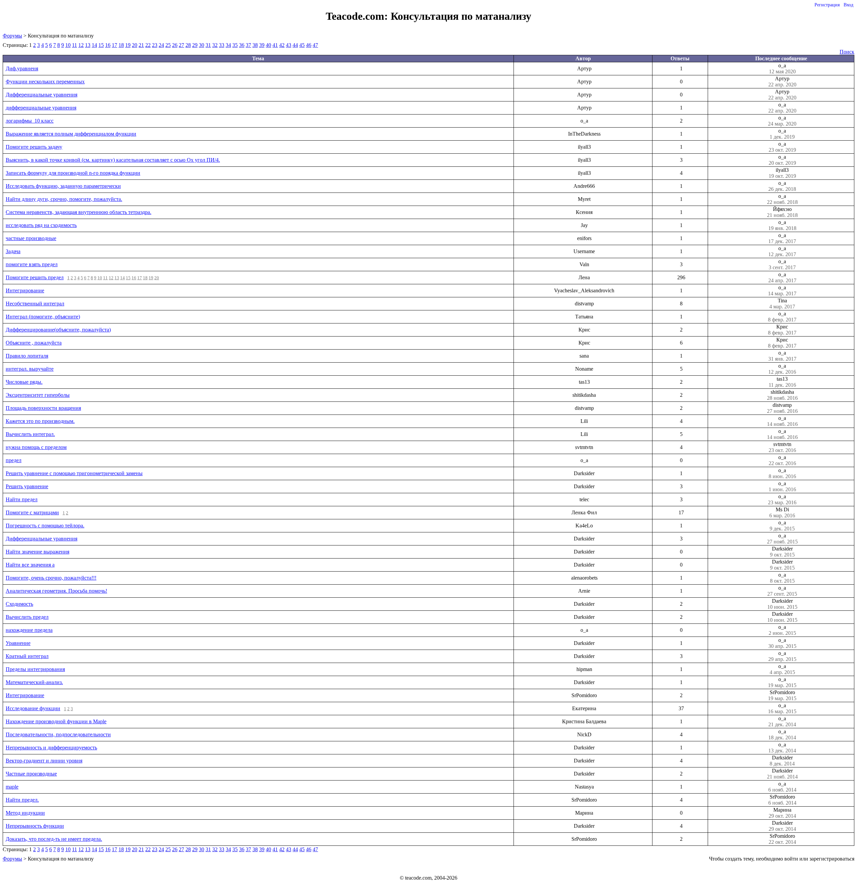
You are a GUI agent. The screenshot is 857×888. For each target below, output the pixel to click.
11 (74, 45)
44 (295, 45)
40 (268, 45)
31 (208, 45)
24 (161, 45)
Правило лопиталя (27, 356)
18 (121, 45)
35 (235, 45)
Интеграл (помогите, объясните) (43, 316)
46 (308, 45)
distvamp (782, 408)
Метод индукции (25, 813)
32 (215, 45)
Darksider (782, 552)
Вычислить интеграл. (30, 434)
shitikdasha (782, 395)
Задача (13, 251)
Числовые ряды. (24, 382)
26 (174, 45)
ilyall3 (782, 173)
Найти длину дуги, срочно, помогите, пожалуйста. (64, 199)
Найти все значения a (30, 565)
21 (141, 45)
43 (288, 45)
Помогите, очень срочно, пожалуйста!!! (51, 578)
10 (68, 45)
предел (13, 460)
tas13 (782, 382)
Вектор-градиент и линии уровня (44, 760)
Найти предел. (22, 800)
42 (282, 45)
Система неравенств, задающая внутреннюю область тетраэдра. (78, 212)
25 (168, 45)
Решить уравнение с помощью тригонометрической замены (74, 473)
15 (101, 45)
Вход (848, 4)
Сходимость (19, 604)
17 (114, 45)
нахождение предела (29, 630)
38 (255, 45)
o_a (782, 68)
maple (12, 787)
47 (315, 45)
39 (261, 45)
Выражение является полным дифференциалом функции (71, 134)
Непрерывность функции (35, 826)
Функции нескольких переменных (45, 81)
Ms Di (782, 512)
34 (228, 45)
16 (107, 45)
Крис (782, 330)
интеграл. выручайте (30, 369)
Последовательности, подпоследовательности (58, 734)
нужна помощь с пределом (36, 447)
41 (275, 45)
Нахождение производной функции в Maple (56, 721)
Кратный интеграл (27, 656)
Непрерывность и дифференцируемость (51, 747)
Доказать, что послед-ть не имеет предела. (54, 839)
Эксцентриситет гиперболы (38, 395)
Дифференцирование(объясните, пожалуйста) (58, 329)
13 (87, 45)
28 (188, 45)
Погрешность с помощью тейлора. (45, 525)
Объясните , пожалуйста (34, 343)
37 (248, 45)
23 (154, 45)
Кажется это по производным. (40, 421)
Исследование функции (33, 708)
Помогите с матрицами (32, 512)
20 (134, 45)
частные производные (31, 238)
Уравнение (18, 643)
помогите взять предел (32, 264)
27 (181, 45)
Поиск (847, 52)
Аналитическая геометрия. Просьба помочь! (56, 591)
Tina (782, 303)
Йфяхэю (782, 212)
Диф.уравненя (22, 68)
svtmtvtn (782, 447)
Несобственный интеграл (35, 303)
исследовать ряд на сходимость (41, 225)
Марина (782, 813)
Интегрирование (25, 290)
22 (148, 45)
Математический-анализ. (34, 682)
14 (94, 45)
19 (128, 45)
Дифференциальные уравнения (41, 94)
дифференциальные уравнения (41, 107)
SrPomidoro (782, 695)
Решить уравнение (27, 486)
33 (221, 45)
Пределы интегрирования (35, 669)
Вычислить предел (27, 617)
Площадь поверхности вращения (43, 408)
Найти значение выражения (37, 551)
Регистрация (827, 4)
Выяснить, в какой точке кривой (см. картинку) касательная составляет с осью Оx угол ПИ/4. (113, 160)
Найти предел (21, 499)
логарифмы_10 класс (30, 121)
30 (201, 45)
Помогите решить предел (35, 277)
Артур (782, 81)
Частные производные (31, 773)
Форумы (12, 36)
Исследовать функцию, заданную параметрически (63, 186)
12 (81, 45)
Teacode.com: (358, 16)
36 (241, 45)
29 (195, 45)
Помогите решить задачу (34, 147)
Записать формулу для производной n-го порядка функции (73, 173)
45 (302, 45)
